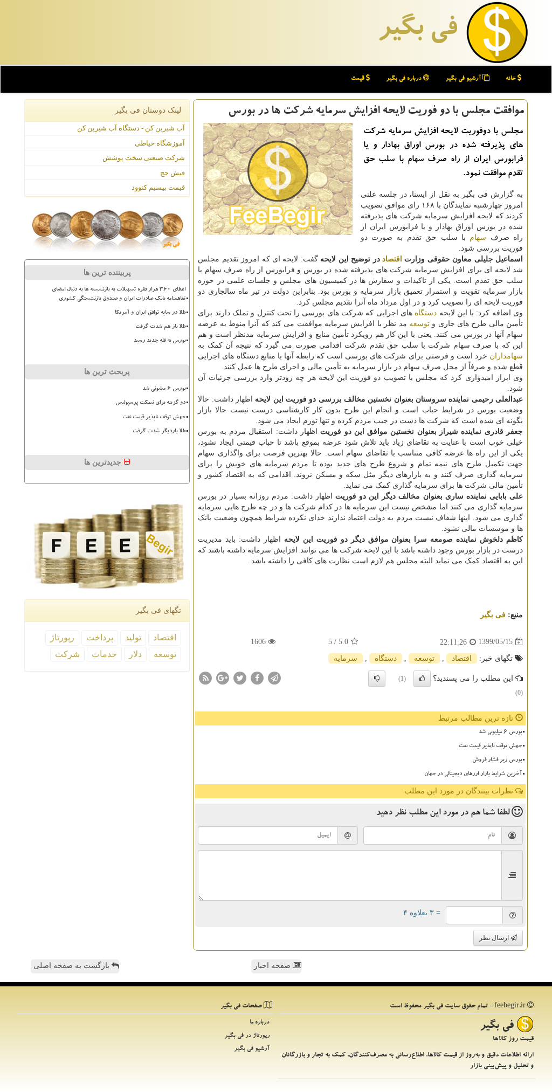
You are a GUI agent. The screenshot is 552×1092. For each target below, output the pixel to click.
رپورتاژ (62, 637)
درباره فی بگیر (404, 78)
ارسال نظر (494, 938)
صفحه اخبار (273, 966)
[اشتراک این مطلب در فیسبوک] (257, 677)
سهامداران (506, 356)
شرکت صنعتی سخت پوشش (143, 158)
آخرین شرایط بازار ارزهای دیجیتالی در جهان (473, 774)
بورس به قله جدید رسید (159, 341)
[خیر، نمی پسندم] (376, 679)
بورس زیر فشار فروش (497, 760)
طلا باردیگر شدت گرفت (159, 431)
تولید (133, 637)
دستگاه (426, 313)
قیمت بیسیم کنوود (158, 187)
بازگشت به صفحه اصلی (72, 966)
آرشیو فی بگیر (463, 78)
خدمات (104, 654)
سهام (478, 237)
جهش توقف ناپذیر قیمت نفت (490, 746)
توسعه (419, 324)
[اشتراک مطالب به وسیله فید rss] (205, 677)
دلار (135, 654)
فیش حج (172, 173)
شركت (67, 654)
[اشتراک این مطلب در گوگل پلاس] (222, 677)
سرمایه (345, 658)
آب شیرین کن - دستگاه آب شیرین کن (131, 128)
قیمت (358, 78)
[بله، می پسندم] (422, 679)
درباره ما (260, 1022)
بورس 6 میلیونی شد (500, 732)
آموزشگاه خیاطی (160, 143)
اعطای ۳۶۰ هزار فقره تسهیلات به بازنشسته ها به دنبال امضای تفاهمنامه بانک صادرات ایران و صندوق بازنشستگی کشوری (118, 294)
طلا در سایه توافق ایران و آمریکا (150, 313)
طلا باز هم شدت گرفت (160, 327)
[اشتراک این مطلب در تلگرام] (274, 677)
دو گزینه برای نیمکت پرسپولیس (150, 403)
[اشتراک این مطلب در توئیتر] (239, 677)
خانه (512, 78)
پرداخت (99, 637)
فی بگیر (417, 31)
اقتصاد (392, 259)
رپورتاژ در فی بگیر (247, 1036)
